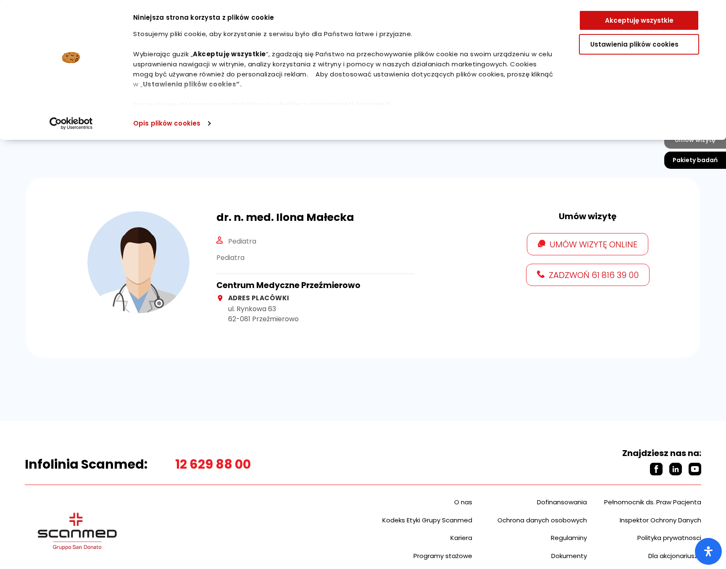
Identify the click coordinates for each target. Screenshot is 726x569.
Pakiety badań (695, 160)
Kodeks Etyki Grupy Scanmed (427, 520)
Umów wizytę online (593, 244)
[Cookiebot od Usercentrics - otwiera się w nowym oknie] (71, 123)
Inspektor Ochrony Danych (660, 520)
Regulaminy (569, 537)
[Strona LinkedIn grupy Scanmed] (675, 469)
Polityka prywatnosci (669, 537)
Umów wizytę (695, 140)
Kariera (461, 537)
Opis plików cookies (166, 123)
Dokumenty (569, 555)
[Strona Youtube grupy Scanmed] (695, 469)
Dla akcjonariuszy (674, 555)
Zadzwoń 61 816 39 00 (594, 275)
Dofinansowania (562, 502)
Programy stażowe (442, 555)
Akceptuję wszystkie (639, 20)
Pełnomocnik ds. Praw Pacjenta (652, 502)
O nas (463, 502)
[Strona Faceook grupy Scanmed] (656, 469)
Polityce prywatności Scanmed (334, 104)
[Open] (708, 551)
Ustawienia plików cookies (634, 44)
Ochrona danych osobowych (542, 520)
